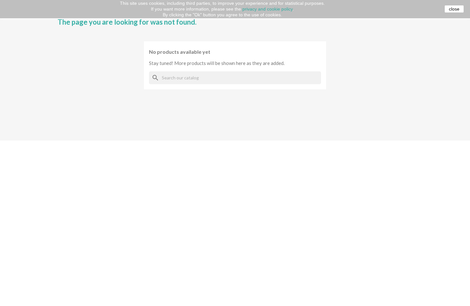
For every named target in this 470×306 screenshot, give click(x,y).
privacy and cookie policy (267, 9)
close (454, 9)
